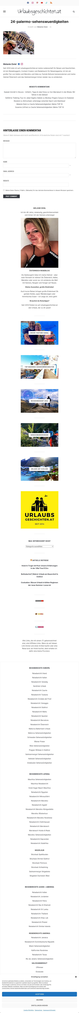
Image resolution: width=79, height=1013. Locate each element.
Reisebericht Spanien (39, 716)
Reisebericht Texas (39, 955)
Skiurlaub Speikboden (39, 854)
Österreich (48, 277)
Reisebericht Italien (39, 678)
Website (6, 181)
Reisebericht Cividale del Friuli (39, 699)
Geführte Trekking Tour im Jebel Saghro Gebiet (23, 98)
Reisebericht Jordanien (39, 896)
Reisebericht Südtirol (39, 707)
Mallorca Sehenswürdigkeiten (39, 733)
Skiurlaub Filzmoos (39, 863)
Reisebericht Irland (39, 673)
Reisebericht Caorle (39, 690)
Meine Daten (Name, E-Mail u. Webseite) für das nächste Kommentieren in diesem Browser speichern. (40, 190)
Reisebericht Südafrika (39, 843)
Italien (55, 277)
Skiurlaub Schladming (39, 867)
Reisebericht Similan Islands (39, 926)
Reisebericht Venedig (39, 682)
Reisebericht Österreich (39, 724)
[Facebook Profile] (19, 64)
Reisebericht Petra (39, 901)
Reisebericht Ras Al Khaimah (39, 905)
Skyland (17, 101)
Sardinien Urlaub (39, 686)
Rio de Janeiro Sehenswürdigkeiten (39, 959)
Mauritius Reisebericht (39, 784)
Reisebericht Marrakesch (39, 826)
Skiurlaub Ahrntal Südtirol (39, 859)
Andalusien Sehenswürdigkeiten (39, 763)
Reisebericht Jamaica (39, 937)
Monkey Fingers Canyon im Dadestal (59, 98)
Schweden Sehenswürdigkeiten (39, 737)
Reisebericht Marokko (39, 801)
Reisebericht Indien (39, 892)
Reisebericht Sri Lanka (39, 909)
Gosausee (39, 972)
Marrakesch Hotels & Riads (39, 830)
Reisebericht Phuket (39, 922)
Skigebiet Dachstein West (39, 876)
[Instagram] (22, 64)
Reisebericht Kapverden (39, 839)
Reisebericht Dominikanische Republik (39, 942)
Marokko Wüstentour (39, 813)
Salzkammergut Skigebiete (39, 871)
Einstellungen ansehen (39, 1005)
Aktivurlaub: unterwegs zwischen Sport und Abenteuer (44, 101)
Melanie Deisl (42, 27)
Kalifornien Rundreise (39, 950)
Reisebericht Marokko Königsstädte (39, 809)
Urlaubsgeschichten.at (39, 11)
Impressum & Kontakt (49, 1010)
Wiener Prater (39, 741)
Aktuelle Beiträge (41, 560)
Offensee (39, 967)
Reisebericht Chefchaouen (39, 822)
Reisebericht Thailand (39, 914)
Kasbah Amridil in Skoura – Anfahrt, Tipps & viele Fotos (25, 92)
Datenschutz (38, 1010)
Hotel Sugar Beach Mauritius (39, 788)
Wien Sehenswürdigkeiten (39, 746)
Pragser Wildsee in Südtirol (39, 750)
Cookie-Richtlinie (29, 1010)
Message (6, 141)
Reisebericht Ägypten (39, 792)
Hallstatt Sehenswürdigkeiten (39, 759)
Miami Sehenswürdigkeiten (39, 946)
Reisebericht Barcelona (39, 720)
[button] (76, 977)
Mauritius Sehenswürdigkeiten (39, 779)
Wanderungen (46, 294)
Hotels (32, 294)
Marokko (24, 280)
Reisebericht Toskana (39, 695)
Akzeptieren (39, 994)
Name (5, 162)
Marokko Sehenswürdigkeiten (39, 835)
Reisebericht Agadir (39, 805)
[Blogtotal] (39, 614)
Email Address (8, 171)
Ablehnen (39, 1000)
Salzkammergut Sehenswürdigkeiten (39, 754)
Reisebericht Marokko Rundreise (39, 818)
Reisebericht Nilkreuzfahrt (39, 796)
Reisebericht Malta (39, 712)
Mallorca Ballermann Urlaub (39, 729)
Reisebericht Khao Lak (39, 918)
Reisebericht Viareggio (39, 703)
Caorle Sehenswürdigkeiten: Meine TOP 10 (46, 104)
